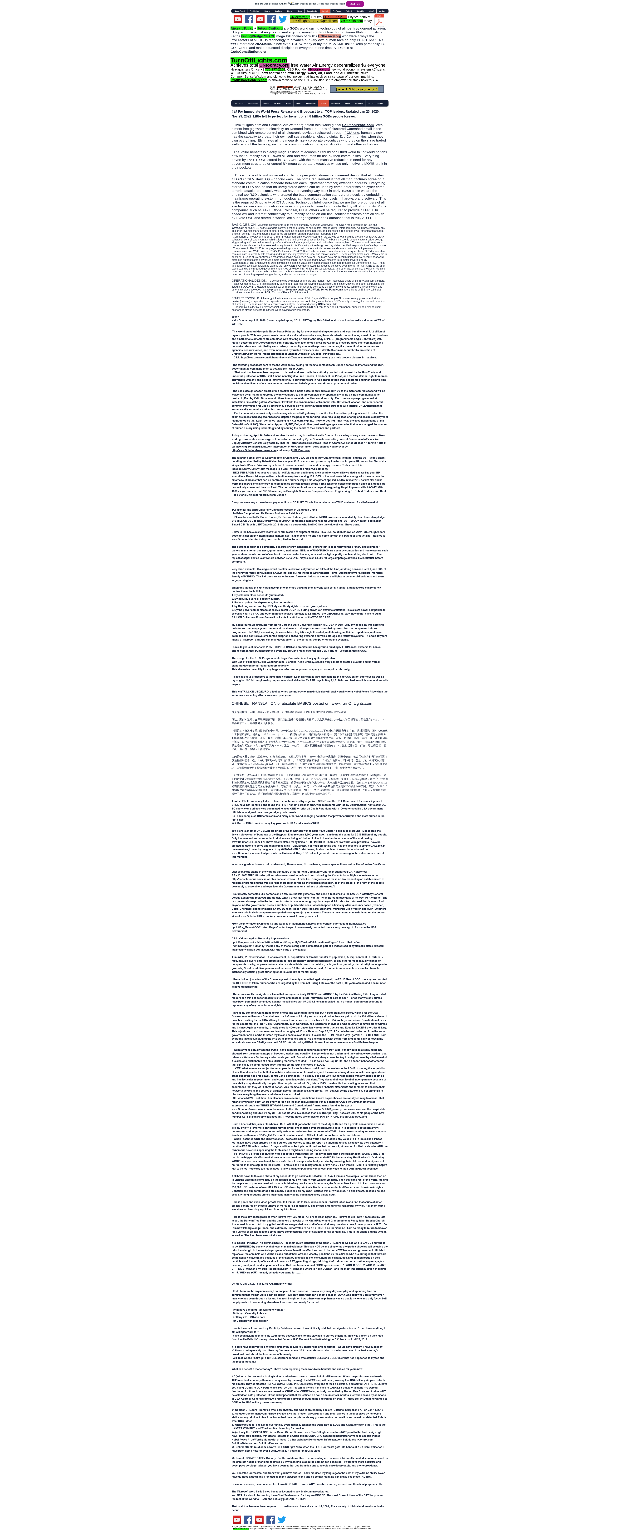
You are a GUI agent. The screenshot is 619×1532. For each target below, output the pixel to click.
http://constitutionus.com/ (248, 879)
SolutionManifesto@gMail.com (283, 91)
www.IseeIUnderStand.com (298, 875)
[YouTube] (238, 19)
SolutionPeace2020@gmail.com (284, 89)
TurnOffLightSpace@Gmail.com (313, 89)
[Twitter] (283, 19)
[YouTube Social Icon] (260, 19)
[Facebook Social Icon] (249, 19)
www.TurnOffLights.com (352, 703)
